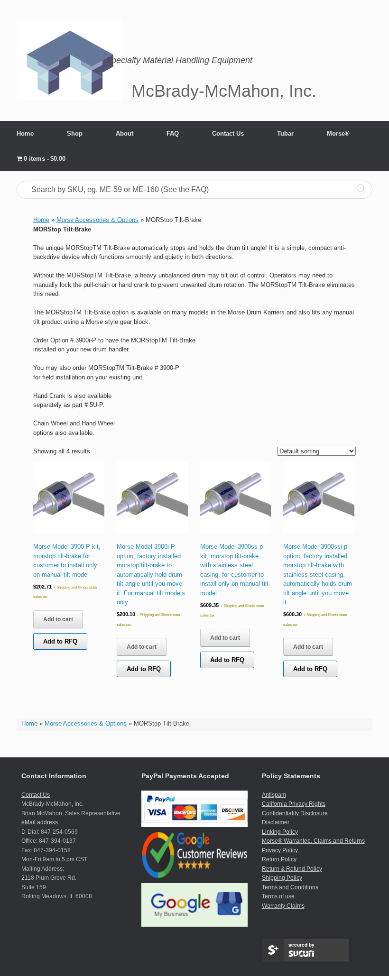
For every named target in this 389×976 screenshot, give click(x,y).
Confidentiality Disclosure (295, 813)
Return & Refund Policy (292, 869)
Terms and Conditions (290, 887)
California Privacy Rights (293, 804)
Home (25, 133)
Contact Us (228, 133)
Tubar (285, 133)
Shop (75, 133)
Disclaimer (275, 822)
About (124, 133)
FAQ (173, 133)
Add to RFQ (60, 641)
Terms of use (278, 896)
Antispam (274, 795)
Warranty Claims (283, 905)
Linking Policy (280, 832)
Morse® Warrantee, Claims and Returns (313, 841)
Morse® (338, 133)
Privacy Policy (280, 850)
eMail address (39, 822)
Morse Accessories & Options (86, 723)
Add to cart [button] (58, 619)
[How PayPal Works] (194, 825)
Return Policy (279, 859)
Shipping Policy (282, 878)
